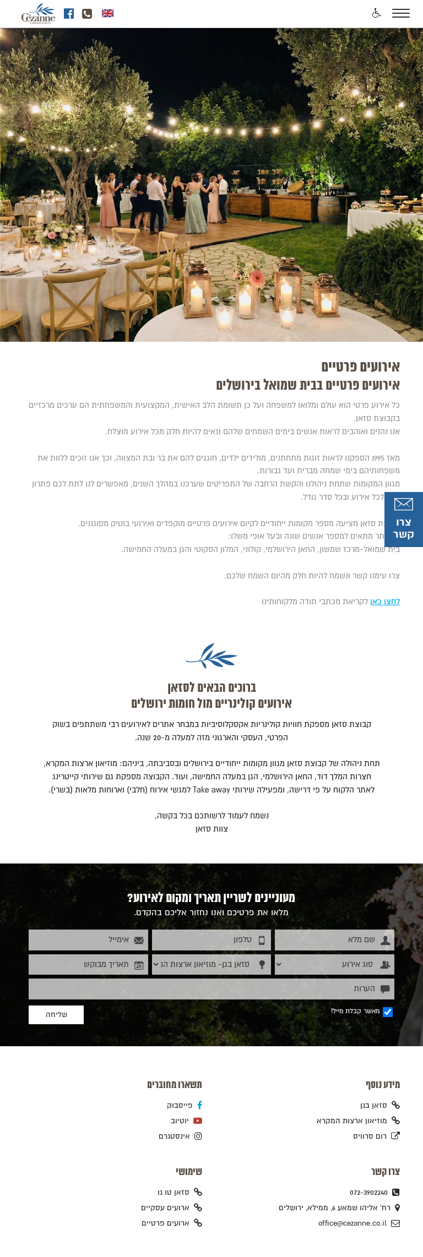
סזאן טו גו (173, 1192)
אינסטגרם (174, 1136)
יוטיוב (180, 1121)
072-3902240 (369, 1192)
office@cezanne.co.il (352, 1223)
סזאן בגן (373, 1105)
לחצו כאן (385, 601)
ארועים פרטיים (165, 1223)
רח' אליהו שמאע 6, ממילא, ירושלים (335, 1208)
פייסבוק (180, 1105)
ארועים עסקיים (165, 1208)
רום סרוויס (370, 1136)
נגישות (376, 14)
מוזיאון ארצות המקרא (352, 1121)
